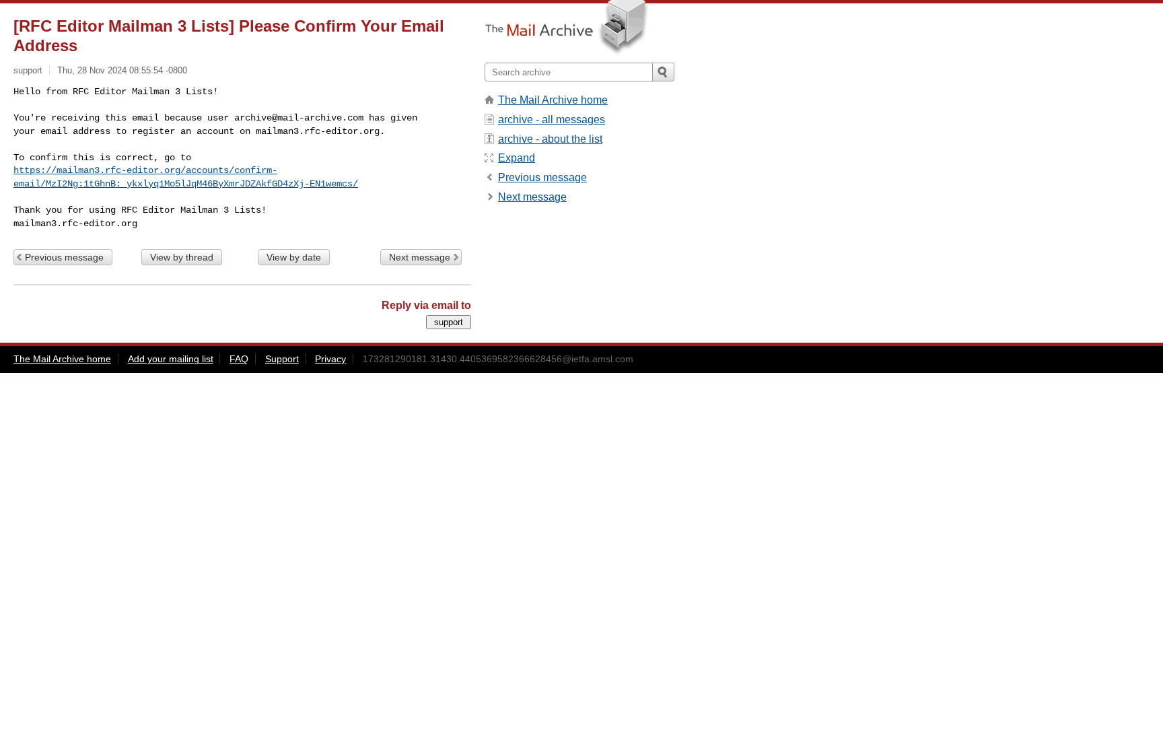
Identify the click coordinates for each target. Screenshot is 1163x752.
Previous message (64, 257)
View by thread (181, 257)
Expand (516, 158)
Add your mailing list (170, 358)
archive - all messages (551, 119)
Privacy (330, 358)
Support (282, 358)
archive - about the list (550, 139)
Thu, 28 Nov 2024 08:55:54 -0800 (122, 70)
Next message (419, 257)
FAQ (239, 358)
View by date (294, 257)
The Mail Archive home (553, 100)
